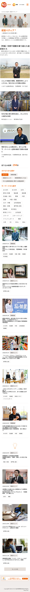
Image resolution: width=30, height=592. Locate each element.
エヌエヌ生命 (5, 12)
